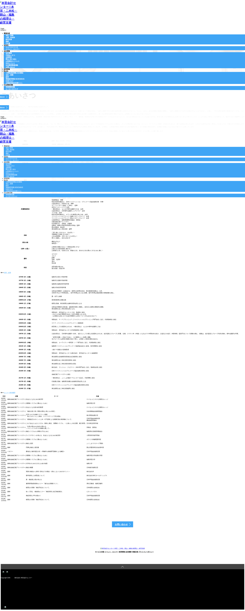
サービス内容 (99, 552)
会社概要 (128, 552)
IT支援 (8, 43)
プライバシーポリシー (146, 552)
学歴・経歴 (7, 272)
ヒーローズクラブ (12, 89)
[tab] (122, 273)
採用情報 (7, 69)
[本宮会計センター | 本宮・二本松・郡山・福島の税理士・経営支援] (8, 22)
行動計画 (135, 552)
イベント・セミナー (13, 49)
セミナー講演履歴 (9, 392)
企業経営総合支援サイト (14, 83)
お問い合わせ (10, 67)
